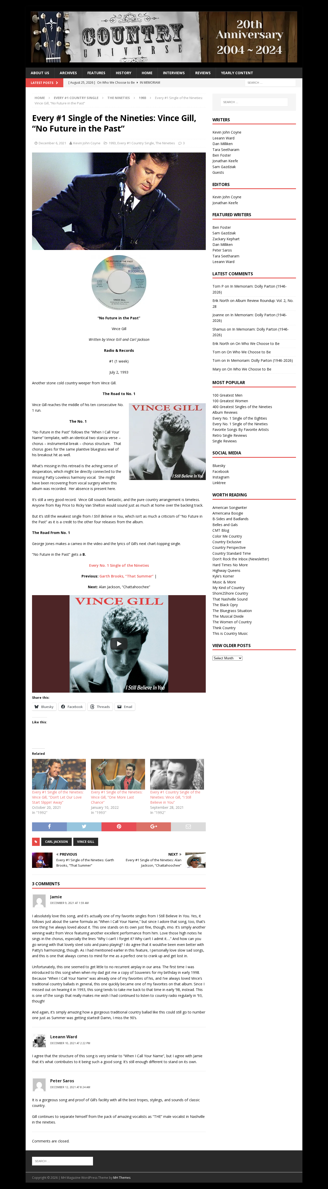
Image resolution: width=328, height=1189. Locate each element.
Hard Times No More (230, 564)
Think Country (223, 627)
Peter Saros (222, 250)
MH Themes (121, 1177)
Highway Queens (226, 570)
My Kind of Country (228, 587)
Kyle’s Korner (223, 576)
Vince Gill (85, 841)
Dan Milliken (222, 143)
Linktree (219, 482)
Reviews (203, 72)
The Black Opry (225, 604)
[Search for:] (270, 82)
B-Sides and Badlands (230, 518)
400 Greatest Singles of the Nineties (242, 406)
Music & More (224, 582)
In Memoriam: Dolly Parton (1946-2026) (260, 360)
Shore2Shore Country (230, 593)
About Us (40, 72)
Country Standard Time (231, 553)
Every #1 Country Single (76, 97)
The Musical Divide (228, 616)
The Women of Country (232, 621)
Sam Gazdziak (224, 166)
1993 (112, 143)
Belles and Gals (225, 524)
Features (96, 72)
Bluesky (218, 465)
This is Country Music (230, 633)
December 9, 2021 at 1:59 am (69, 903)
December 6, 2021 (52, 143)
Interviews (174, 72)
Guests (218, 172)
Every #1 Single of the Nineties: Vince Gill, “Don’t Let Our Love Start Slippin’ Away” (58, 797)
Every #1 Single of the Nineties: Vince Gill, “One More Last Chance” (116, 797)
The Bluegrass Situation (232, 610)
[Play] (119, 644)
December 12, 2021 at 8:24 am (70, 1087)
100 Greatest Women (230, 400)
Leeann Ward (63, 1037)
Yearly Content (237, 72)
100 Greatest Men (227, 395)
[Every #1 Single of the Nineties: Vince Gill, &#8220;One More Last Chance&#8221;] (118, 774)
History (123, 72)
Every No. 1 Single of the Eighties (239, 418)
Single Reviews (224, 441)
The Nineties (118, 97)
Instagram (220, 477)
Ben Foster (221, 155)
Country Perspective (229, 547)
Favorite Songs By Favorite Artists (240, 429)
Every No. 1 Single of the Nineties (119, 565)
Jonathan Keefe (225, 160)
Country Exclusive (226, 541)
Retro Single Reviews (229, 435)
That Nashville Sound (230, 599)
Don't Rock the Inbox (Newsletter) (240, 559)
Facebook (220, 471)
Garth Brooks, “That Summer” (126, 576)
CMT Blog (220, 530)
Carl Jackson (56, 841)
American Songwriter (229, 507)
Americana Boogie (227, 513)
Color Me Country (227, 536)
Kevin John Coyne (86, 143)
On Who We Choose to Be (257, 343)
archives (68, 72)
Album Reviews (225, 412)
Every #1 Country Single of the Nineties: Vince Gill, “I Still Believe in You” (175, 797)
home (147, 72)
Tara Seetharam (225, 149)
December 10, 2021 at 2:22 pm (70, 1043)
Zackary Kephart (226, 238)
